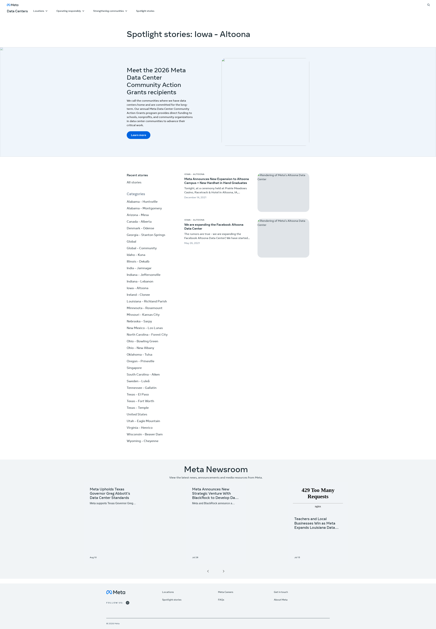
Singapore (134, 368)
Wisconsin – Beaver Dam (145, 434)
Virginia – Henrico (140, 428)
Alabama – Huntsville (142, 202)
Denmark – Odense (140, 228)
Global (131, 241)
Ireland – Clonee (138, 295)
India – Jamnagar (139, 268)
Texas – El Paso (138, 394)
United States (137, 414)
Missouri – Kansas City (143, 315)
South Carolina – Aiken (143, 374)
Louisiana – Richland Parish (147, 301)
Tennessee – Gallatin (142, 388)
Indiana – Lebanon (140, 281)
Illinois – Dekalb (138, 261)
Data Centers (17, 11)
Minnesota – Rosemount (144, 308)
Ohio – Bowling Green (142, 341)
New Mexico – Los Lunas (145, 328)
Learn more (138, 135)
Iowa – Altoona (137, 288)
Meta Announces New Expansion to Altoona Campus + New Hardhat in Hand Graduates (216, 181)
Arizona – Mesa (138, 215)
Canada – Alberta (139, 221)
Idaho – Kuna (136, 255)
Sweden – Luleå (138, 381)
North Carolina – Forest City (147, 334)
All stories (134, 182)
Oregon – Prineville (140, 361)
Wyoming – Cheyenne (142, 441)
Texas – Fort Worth (140, 401)
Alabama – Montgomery (144, 208)
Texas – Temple (138, 408)
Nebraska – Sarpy (139, 321)
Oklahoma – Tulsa (139, 354)
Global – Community (142, 248)
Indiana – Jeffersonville (143, 275)
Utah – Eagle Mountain (143, 421)
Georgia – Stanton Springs (146, 235)
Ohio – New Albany (140, 348)
